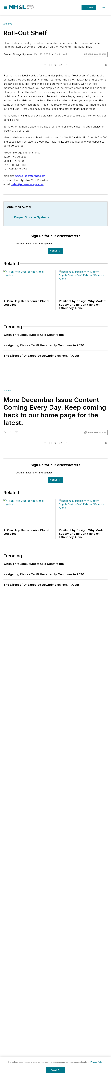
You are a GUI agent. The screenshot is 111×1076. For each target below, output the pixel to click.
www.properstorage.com (30, 175)
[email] (65, 65)
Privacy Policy (96, 1062)
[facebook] (45, 65)
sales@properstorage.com (27, 184)
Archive (7, 24)
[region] (55, 1066)
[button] (5, 7)
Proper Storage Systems (17, 54)
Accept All (55, 1070)
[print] (106, 65)
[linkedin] (50, 65)
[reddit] (60, 65)
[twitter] (55, 65)
